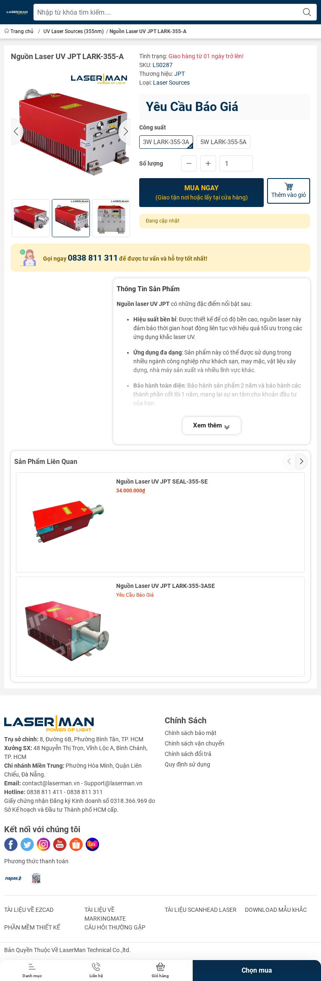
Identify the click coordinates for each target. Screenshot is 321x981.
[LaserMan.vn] (17, 12)
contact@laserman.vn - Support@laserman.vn (82, 783)
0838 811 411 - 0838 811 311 (65, 792)
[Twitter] (27, 844)
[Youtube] (59, 844)
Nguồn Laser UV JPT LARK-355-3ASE (165, 585)
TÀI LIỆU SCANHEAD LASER (201, 909)
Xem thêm (208, 425)
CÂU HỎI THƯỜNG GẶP (114, 927)
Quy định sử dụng (187, 764)
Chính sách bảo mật (191, 733)
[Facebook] (11, 844)
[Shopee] (76, 844)
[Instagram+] (43, 844)
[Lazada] (92, 844)
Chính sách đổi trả (188, 754)
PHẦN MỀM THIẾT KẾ (32, 927)
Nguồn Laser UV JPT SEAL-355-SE (162, 481)
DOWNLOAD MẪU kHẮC (276, 909)
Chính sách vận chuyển (194, 743)
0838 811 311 (93, 258)
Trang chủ (22, 31)
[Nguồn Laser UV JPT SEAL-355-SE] (66, 522)
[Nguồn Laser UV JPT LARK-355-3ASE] (66, 626)
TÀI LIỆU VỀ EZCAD (29, 909)
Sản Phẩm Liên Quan (45, 462)
